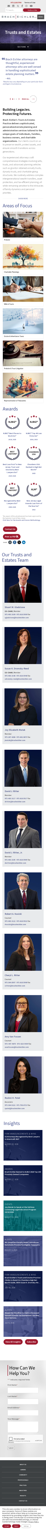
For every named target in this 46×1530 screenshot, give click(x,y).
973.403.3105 (10, 860)
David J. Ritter (12, 791)
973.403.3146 (10, 676)
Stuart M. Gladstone (15, 607)
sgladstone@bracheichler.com (17, 617)
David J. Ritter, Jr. (14, 852)
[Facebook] (14, 542)
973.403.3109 (10, 614)
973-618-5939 (22, 1044)
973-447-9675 (10, 1044)
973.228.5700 (16, 2)
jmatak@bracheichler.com (15, 740)
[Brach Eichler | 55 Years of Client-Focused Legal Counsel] (19, 17)
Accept (7, 1526)
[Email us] (9, 6)
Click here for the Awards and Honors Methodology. (21, 520)
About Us (23, 1464)
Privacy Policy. (33, 1522)
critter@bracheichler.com (15, 986)
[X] (19, 542)
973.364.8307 (10, 982)
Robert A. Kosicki (13, 913)
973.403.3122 (10, 921)
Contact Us (10, 529)
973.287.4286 (10, 737)
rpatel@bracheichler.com (15, 1108)
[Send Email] (10, 542)
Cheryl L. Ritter (12, 975)
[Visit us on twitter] (18, 6)
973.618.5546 (22, 676)
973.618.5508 (22, 982)
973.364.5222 (10, 1105)
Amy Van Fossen (13, 1036)
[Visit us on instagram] (26, 6)
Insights (23, 1496)
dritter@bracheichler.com (15, 801)
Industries (23, 1490)
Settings (26, 1526)
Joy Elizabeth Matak (15, 729)
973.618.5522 (22, 921)
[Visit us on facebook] (22, 6)
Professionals (23, 1480)
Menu (40, 17)
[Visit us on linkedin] (13, 6)
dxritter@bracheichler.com (15, 863)
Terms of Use (29, 2)
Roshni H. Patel (12, 1097)
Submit (11, 1448)
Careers (23, 1470)
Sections (21, 47)
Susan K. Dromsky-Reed (17, 668)
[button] (10, 99)
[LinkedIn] (23, 542)
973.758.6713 (22, 1105)
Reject (16, 1526)
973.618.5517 (22, 798)
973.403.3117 (10, 798)
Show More (23, 198)
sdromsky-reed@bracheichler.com (18, 679)
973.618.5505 (22, 860)
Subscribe (32, 10)
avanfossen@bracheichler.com (17, 1047)
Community (23, 1475)
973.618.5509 (22, 614)
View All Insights (13, 1341)
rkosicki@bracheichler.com (15, 924)
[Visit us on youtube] (31, 6)
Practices (23, 1485)
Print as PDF (10, 536)
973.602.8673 (22, 737)
